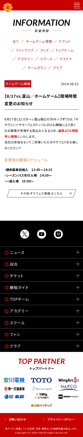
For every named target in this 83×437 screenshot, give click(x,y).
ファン (15, 334)
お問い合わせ (17, 419)
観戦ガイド (19, 287)
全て (15, 41)
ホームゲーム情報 (39, 41)
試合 (14, 264)
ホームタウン (36, 67)
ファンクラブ (25, 50)
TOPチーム (19, 299)
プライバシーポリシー (61, 419)
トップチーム (65, 50)
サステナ (65, 58)
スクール (46, 58)
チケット (65, 41)
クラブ (57, 67)
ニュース (17, 252)
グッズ (44, 50)
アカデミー (26, 58)
